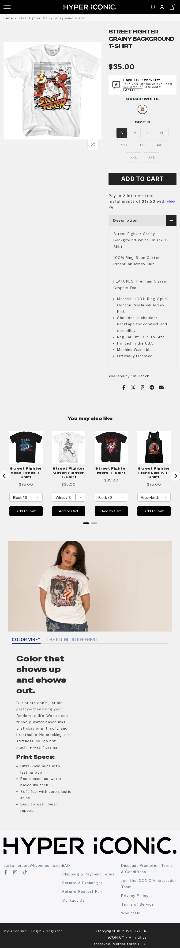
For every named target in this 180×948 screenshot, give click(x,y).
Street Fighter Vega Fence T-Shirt (26, 472)
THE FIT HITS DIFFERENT (72, 639)
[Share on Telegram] (152, 387)
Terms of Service (137, 904)
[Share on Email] (161, 387)
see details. (132, 87)
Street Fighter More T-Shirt (111, 470)
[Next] (175, 476)
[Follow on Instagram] (15, 872)
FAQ (66, 865)
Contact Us (73, 900)
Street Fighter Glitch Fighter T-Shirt (68, 472)
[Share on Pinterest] (142, 387)
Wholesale (130, 913)
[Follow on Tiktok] (24, 872)
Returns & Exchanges (82, 882)
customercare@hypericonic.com (34, 865)
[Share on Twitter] (133, 387)
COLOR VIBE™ (26, 639)
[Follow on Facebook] (6, 872)
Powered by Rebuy (90, 529)
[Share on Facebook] (123, 387)
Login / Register (46, 931)
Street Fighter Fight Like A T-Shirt (154, 472)
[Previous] (4, 476)
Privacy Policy (134, 895)
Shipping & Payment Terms (88, 874)
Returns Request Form (83, 891)
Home (8, 18)
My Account (15, 931)
